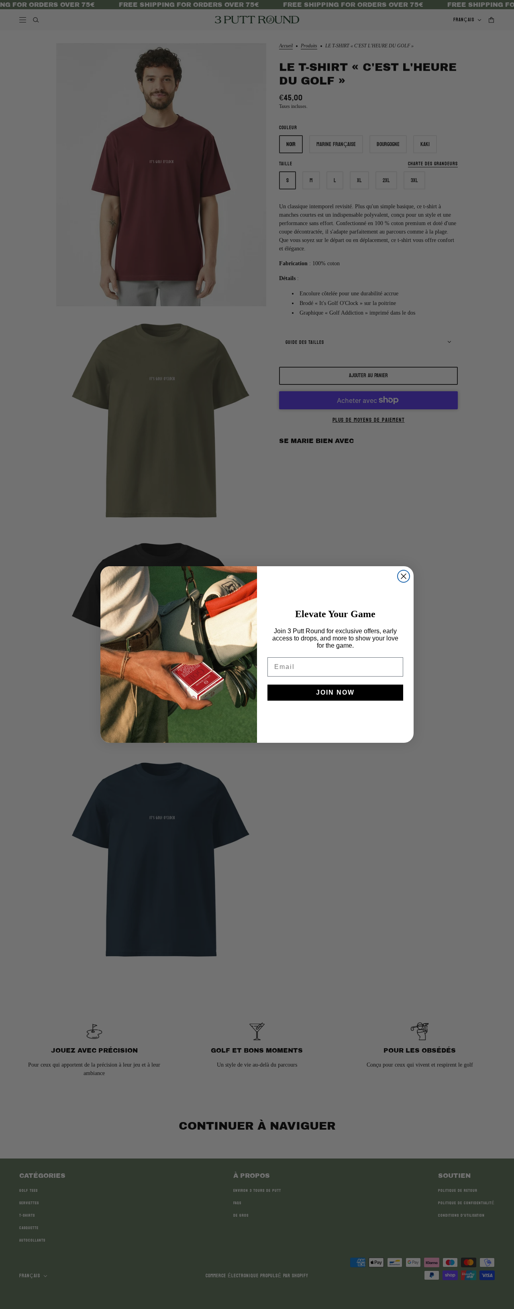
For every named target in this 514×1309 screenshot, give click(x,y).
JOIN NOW (335, 692)
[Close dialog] (404, 576)
